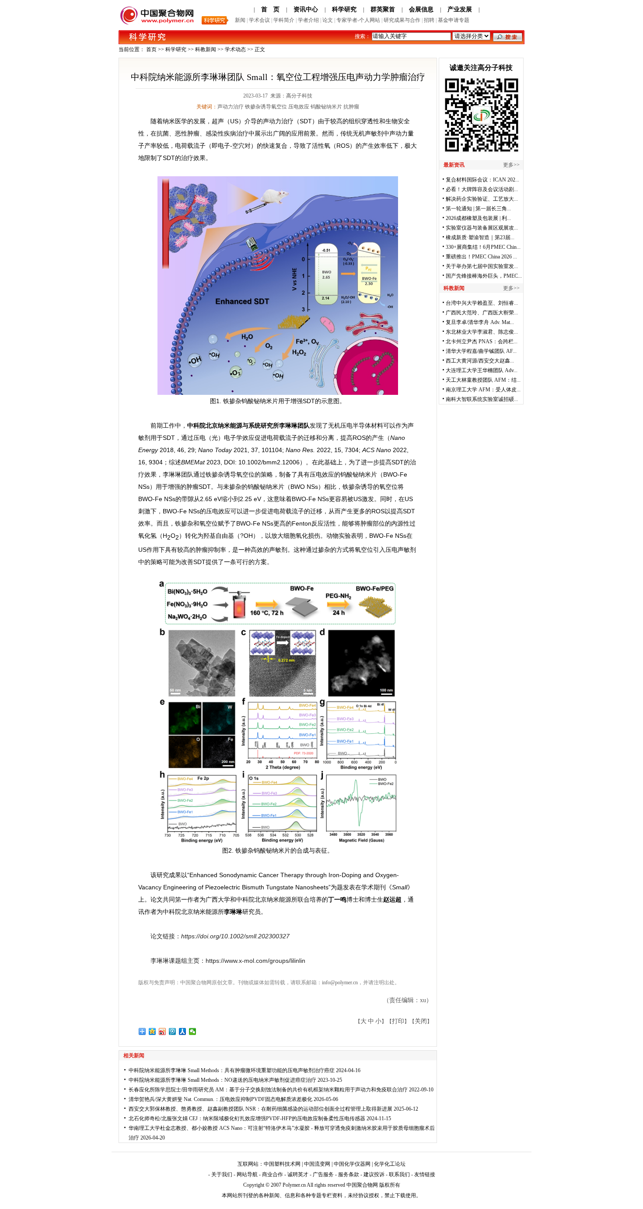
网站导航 (247, 1174)
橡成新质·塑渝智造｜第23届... (480, 237)
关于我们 (221, 1174)
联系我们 (399, 1174)
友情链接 (424, 1174)
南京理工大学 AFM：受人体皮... (483, 390)
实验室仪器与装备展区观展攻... (482, 228)
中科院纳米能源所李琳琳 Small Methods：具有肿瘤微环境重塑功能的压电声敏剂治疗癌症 (232, 1070)
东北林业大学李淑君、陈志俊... (482, 332)
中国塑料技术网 (282, 1164)
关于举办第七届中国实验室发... (482, 266)
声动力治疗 (230, 107)
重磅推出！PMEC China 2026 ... (481, 257)
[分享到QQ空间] (152, 1031)
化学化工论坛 (389, 1164)
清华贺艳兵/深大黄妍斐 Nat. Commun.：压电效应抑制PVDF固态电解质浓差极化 (220, 1099)
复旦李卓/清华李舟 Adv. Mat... (480, 322)
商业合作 (272, 1174)
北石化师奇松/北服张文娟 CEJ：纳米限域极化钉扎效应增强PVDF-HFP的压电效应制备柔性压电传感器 (247, 1118)
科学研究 (344, 9)
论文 (327, 20)
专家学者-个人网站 (358, 20)
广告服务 (323, 1174)
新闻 (240, 20)
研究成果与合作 (402, 20)
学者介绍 (308, 20)
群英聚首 (382, 9)
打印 (398, 1021)
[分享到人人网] (182, 1031)
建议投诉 (373, 1174)
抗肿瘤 (351, 107)
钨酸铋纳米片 (326, 107)
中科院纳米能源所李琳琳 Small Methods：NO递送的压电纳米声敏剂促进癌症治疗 (222, 1080)
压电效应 (298, 107)
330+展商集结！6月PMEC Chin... (483, 247)
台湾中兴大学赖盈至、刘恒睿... (482, 303)
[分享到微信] (192, 1031)
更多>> (511, 165)
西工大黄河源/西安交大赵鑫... (480, 361)
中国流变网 (317, 1164)
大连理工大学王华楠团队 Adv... (481, 370)
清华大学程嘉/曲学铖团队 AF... (481, 351)
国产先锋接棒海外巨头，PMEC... (484, 276)
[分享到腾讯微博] (172, 1031)
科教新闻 (205, 49)
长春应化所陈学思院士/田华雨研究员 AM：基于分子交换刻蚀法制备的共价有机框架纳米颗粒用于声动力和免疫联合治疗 (268, 1090)
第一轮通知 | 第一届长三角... (478, 209)
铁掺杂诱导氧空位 (266, 107)
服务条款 (348, 1174)
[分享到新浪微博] (162, 1031)
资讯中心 (306, 9)
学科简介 (283, 20)
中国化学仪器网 (352, 1164)
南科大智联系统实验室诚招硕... (482, 399)
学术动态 (235, 49)
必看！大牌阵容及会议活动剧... (482, 189)
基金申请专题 (453, 20)
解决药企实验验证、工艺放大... (482, 199)
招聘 (429, 20)
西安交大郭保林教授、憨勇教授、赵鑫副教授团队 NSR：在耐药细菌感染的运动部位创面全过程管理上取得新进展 (260, 1109)
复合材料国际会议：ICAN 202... (482, 180)
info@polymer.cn (340, 982)
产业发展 (459, 9)
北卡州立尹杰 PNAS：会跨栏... (481, 341)
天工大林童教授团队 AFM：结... (483, 380)
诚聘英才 (297, 1174)
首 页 (270, 9)
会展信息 (421, 9)
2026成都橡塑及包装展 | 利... (478, 218)
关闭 (421, 1021)
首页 (151, 49)
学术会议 (259, 20)
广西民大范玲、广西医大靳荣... (482, 313)
